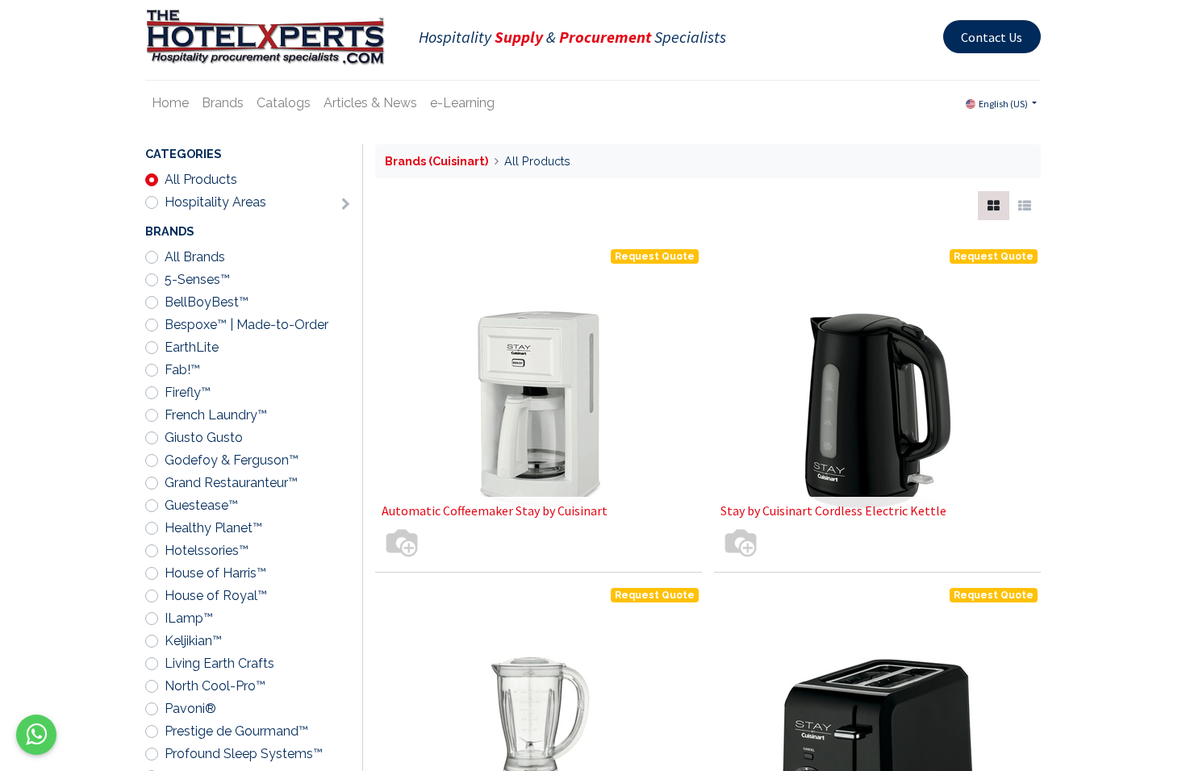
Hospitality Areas (215, 202)
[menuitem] (170, 103)
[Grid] (993, 205)
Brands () (436, 161)
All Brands (195, 257)
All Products (201, 179)
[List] (1025, 205)
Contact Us (991, 37)
